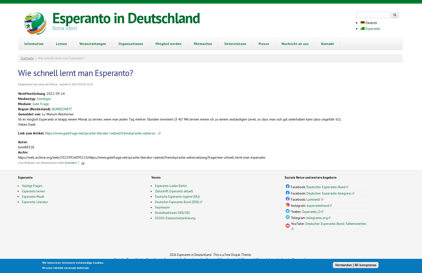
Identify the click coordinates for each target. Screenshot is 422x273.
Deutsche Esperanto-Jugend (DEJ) (177, 196)
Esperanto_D (313, 211)
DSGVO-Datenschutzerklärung (175, 218)
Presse (264, 44)
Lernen (61, 44)
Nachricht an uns (295, 44)
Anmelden (71, 162)
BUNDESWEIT (62, 109)
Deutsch (371, 23)
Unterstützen (235, 44)
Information (33, 44)
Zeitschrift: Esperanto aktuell (174, 191)
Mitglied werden (168, 44)
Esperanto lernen (33, 191)
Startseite (27, 58)
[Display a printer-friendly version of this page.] (83, 162)
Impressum (162, 207)
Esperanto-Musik (33, 196)
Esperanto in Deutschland (126, 17)
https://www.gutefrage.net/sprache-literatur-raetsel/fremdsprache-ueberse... (103, 133)
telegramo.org (318, 218)
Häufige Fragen (32, 186)
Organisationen (130, 44)
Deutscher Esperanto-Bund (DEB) (177, 202)
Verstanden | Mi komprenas (355, 265)
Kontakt (327, 44)
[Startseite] (35, 24)
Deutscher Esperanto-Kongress (330, 193)
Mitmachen (203, 44)
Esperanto (372, 28)
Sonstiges (44, 99)
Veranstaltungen (92, 44)
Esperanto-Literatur (35, 202)
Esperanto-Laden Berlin (171, 186)
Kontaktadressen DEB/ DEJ (172, 213)
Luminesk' (315, 199)
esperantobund (319, 205)
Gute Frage (40, 104)
